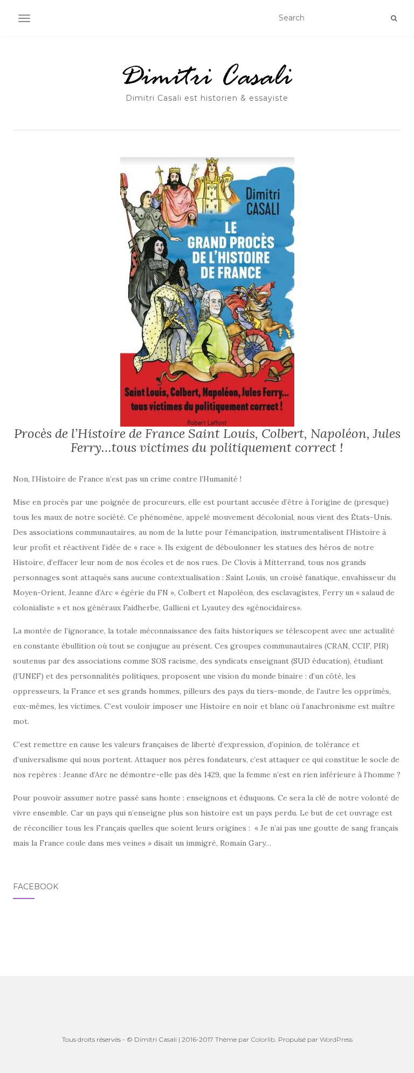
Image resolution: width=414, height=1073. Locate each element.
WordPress (336, 1039)
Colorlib (263, 1039)
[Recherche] (394, 18)
